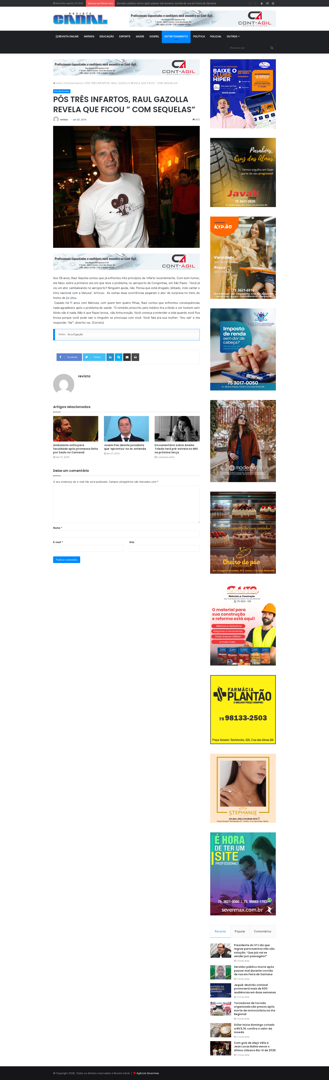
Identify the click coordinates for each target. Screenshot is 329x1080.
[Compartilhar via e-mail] (127, 357)
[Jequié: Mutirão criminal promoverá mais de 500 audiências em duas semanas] (220, 990)
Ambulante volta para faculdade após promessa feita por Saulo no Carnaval (75, 448)
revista (64, 119)
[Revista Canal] (80, 18)
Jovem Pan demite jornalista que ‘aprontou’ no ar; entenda (125, 447)
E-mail (58, 542)
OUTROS (232, 36)
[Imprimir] (135, 357)
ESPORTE (124, 36)
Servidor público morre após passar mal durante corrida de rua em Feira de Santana (254, 970)
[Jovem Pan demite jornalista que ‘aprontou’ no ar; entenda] (126, 428)
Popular (240, 931)
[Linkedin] (110, 357)
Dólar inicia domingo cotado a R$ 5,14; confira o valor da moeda (254, 1028)
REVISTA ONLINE (68, 36)
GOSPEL (154, 36)
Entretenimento (73, 83)
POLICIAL (215, 36)
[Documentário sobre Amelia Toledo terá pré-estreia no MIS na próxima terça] (177, 428)
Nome (57, 527)
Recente (220, 931)
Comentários (262, 931)
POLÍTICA (199, 36)
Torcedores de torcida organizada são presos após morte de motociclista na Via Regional (254, 1008)
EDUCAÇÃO (107, 36)
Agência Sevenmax (148, 1073)
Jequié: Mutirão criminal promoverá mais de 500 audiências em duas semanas (163, 3)
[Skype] (118, 357)
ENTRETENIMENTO (176, 36)
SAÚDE (140, 36)
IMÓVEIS (89, 36)
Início (58, 83)
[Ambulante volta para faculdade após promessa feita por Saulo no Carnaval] (75, 428)
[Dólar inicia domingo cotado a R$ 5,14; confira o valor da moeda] (220, 1030)
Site (131, 542)
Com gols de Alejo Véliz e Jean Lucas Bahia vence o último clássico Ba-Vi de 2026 (255, 1046)
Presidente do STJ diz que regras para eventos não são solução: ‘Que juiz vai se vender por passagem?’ (254, 950)
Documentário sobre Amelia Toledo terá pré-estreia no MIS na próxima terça (176, 448)
